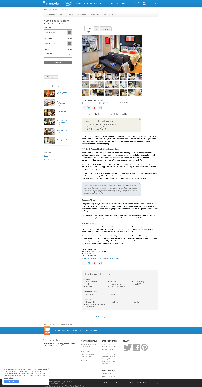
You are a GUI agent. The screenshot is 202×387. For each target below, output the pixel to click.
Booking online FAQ (108, 376)
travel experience (59, 346)
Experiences (95, 3)
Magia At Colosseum (61, 102)
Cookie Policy (79, 386)
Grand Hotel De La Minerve (62, 121)
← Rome (85, 317)
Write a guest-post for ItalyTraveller (109, 362)
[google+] (100, 107)
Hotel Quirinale (62, 140)
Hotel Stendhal (62, 130)
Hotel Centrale (106, 344)
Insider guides (106, 359)
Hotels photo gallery (108, 354)
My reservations (107, 373)
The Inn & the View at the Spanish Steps (89, 345)
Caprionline (56, 382)
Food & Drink (94, 15)
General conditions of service (54, 386)
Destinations (81, 3)
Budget (106, 3)
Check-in (47, 27)
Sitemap (155, 383)
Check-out (48, 38)
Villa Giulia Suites (107, 349)
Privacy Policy (69, 386)
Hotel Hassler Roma (87, 354)
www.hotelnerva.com (90, 103)
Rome (46, 156)
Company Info (66, 384)
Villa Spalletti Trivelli (61, 112)
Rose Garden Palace (87, 349)
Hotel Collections (118, 3)
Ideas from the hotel (108, 356)
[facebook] (84, 107)
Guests (46, 50)
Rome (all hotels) (49, 159)
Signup (137, 4)
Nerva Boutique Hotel (89, 100)
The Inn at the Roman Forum (62, 93)
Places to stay (108, 15)
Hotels (70, 15)
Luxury (102, 100)
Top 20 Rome (85, 361)
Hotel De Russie (86, 356)
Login (137, 2)
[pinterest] (94, 107)
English (152, 3)
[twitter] (89, 107)
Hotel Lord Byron (86, 351)
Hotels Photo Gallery (98, 317)
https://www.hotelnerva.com (92, 258)
